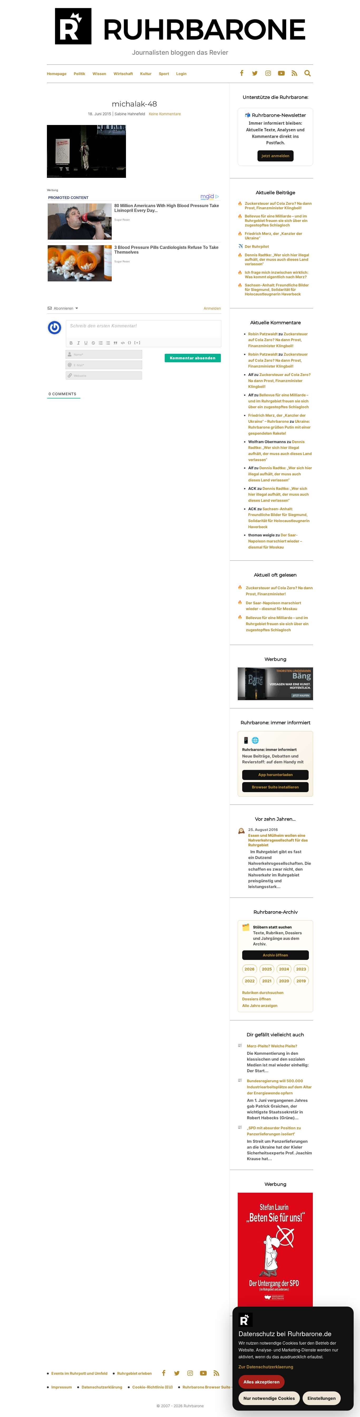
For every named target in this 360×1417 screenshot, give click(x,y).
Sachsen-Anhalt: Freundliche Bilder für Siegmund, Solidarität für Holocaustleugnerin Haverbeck (277, 289)
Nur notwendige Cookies (269, 1398)
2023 (301, 969)
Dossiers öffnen (256, 999)
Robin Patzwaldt (263, 334)
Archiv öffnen (275, 955)
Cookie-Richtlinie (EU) (152, 1387)
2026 (250, 969)
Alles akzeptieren (262, 1382)
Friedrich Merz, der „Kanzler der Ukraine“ (273, 235)
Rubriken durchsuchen (263, 992)
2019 (301, 981)
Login (181, 73)
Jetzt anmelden (275, 155)
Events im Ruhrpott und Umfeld (79, 1373)
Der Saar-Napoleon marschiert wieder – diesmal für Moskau (275, 541)
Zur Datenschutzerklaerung (266, 1367)
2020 (284, 981)
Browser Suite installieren (275, 787)
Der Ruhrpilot (257, 246)
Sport (164, 73)
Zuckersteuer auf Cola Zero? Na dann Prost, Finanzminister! (279, 591)
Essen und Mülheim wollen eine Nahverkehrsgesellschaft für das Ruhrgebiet (278, 840)
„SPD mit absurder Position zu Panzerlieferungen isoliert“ (274, 1131)
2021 (266, 981)
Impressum (61, 1387)
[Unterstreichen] (86, 343)
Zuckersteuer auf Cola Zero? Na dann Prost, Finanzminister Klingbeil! (278, 205)
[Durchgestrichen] (93, 343)
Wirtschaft (123, 73)
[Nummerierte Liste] (100, 343)
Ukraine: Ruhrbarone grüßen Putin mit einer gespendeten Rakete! (279, 427)
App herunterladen (275, 774)
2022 (250, 981)
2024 (284, 969)
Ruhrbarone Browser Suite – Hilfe (212, 1387)
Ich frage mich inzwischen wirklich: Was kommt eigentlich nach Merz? (276, 274)
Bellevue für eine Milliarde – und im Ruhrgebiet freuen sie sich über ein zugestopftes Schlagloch (276, 220)
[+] (137, 342)
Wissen (99, 73)
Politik (79, 73)
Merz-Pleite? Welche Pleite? (272, 1046)
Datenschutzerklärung (102, 1387)
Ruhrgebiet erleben (134, 1373)
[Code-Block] (123, 343)
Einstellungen (322, 1398)
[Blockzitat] (115, 343)
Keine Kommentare (165, 113)
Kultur (146, 73)
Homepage (56, 73)
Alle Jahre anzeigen (260, 1005)
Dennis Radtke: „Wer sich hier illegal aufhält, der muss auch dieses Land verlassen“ (277, 259)
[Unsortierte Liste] (108, 343)
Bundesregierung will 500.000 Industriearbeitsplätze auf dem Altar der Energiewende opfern (279, 1087)
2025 (267, 969)
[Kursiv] (78, 343)
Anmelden (212, 308)
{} (130, 342)
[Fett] (71, 343)
